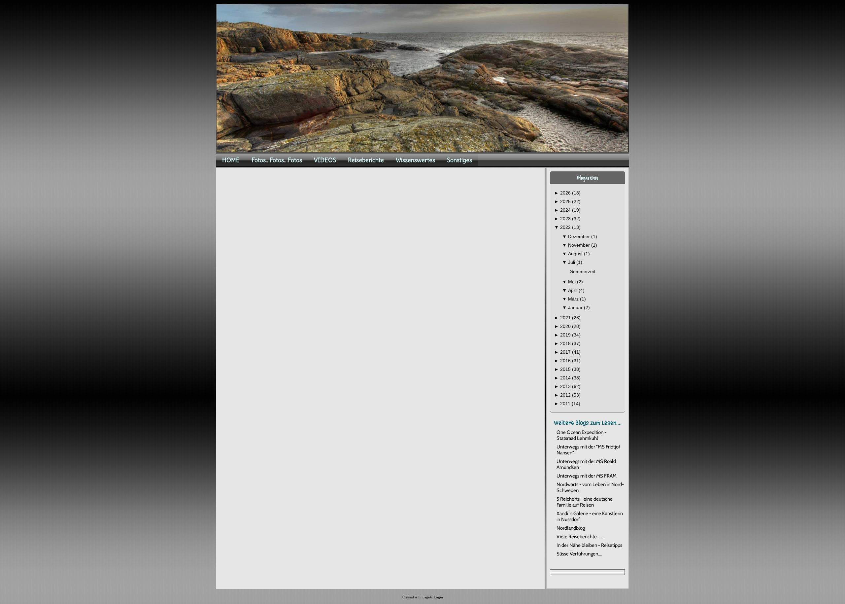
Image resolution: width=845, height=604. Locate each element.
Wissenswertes (415, 160)
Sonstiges (459, 160)
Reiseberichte (366, 160)
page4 (427, 597)
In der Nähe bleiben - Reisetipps (589, 545)
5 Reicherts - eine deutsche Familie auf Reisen (585, 502)
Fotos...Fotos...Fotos (277, 160)
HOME (231, 160)
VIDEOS (325, 160)
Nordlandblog (571, 528)
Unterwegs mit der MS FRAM (587, 476)
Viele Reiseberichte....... (580, 537)
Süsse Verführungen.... (579, 554)
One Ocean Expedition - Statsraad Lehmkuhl (581, 435)
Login (438, 597)
